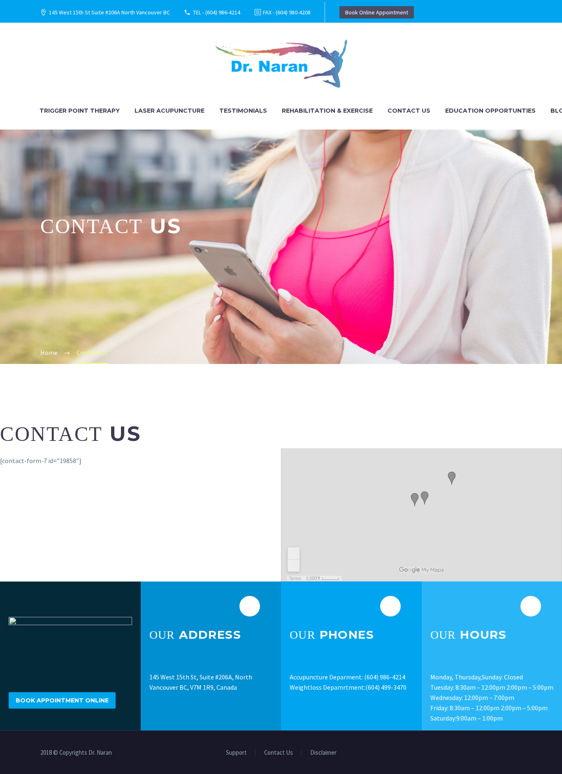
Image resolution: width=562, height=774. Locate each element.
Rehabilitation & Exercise (327, 110)
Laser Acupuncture (169, 110)
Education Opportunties (490, 110)
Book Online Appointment (376, 12)
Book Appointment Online (62, 700)
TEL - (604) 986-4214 (216, 12)
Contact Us (409, 110)
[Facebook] (508, 753)
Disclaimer (323, 753)
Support (236, 753)
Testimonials (243, 110)
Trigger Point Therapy (79, 110)
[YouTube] (519, 753)
